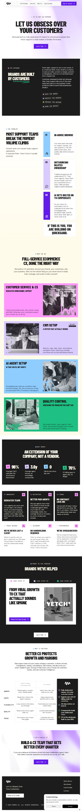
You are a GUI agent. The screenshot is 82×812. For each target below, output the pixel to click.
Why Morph (67, 784)
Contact (66, 791)
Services (32, 3)
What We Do (68, 781)
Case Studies (48, 3)
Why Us (39, 3)
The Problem (24, 3)
